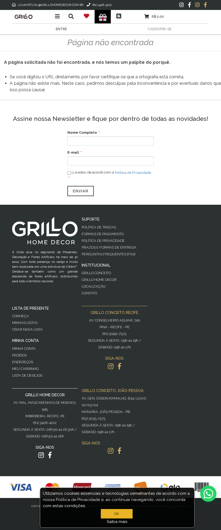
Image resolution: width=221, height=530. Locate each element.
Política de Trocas (99, 227)
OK (116, 514)
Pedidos (19, 355)
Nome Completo (82, 132)
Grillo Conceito (96, 273)
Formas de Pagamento (103, 234)
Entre (61, 29)
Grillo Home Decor (99, 280)
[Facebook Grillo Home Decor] (50, 455)
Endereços (22, 362)
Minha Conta (24, 349)
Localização (93, 286)
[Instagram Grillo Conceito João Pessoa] (111, 451)
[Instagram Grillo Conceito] (197, 5)
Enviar (80, 191)
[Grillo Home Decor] (31, 16)
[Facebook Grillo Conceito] (205, 5)
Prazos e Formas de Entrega (109, 247)
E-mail (73, 152)
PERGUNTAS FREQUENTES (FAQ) (108, 254)
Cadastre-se (160, 29)
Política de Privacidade (103, 241)
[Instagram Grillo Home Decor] (41, 455)
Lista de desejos (27, 375)
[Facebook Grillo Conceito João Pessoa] (119, 451)
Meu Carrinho (25, 369)
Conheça (20, 316)
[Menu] (57, 16)
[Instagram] (181, 5)
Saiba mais (117, 521)
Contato (89, 293)
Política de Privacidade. (133, 173)
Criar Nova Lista (27, 329)
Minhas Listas (24, 323)
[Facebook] (189, 5)
